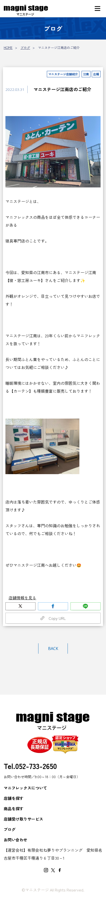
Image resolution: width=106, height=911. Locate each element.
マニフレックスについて (25, 788)
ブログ (25, 47)
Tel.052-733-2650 (30, 765)
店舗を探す (13, 798)
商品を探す (13, 808)
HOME (8, 47)
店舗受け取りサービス (23, 819)
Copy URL (55, 618)
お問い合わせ (15, 840)
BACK (53, 648)
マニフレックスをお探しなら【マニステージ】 (26, 10)
